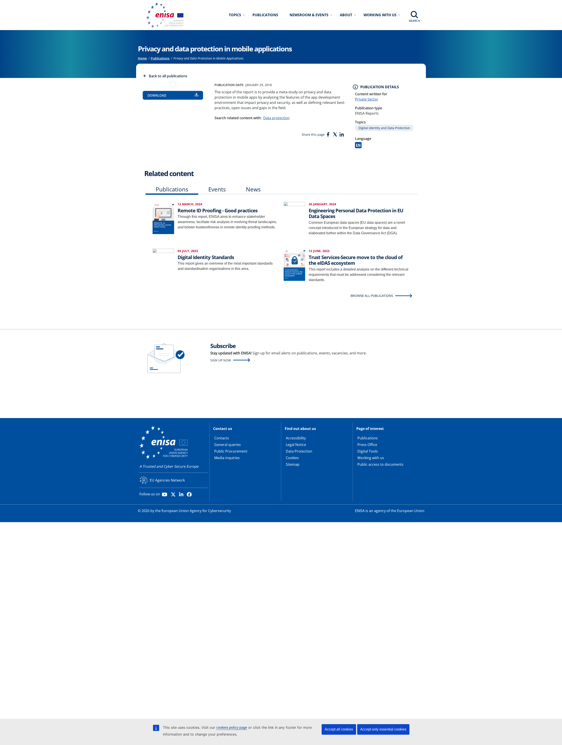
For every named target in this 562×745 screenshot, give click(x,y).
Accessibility (296, 438)
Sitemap (292, 464)
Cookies (292, 457)
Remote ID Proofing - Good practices (218, 210)
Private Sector (366, 99)
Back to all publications (168, 76)
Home (142, 58)
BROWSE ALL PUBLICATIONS (372, 296)
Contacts (221, 438)
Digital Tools (367, 451)
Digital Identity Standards (206, 257)
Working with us (370, 457)
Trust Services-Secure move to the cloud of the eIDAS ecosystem (356, 260)
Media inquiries (227, 457)
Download (157, 95)
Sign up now (220, 360)
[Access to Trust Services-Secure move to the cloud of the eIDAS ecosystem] (294, 264)
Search (414, 20)
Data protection (276, 117)
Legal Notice (296, 444)
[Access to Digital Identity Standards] (163, 264)
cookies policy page (231, 727)
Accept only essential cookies (383, 729)
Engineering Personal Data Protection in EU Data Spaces (356, 213)
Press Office (367, 444)
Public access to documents (380, 464)
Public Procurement (230, 451)
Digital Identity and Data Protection (384, 128)
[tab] (172, 190)
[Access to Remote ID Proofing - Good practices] (163, 218)
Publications (265, 15)
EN (358, 145)
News (253, 189)
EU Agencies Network (167, 480)
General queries (227, 444)
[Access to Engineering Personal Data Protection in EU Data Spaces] (294, 218)
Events (217, 189)
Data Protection (299, 451)
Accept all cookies (339, 729)
